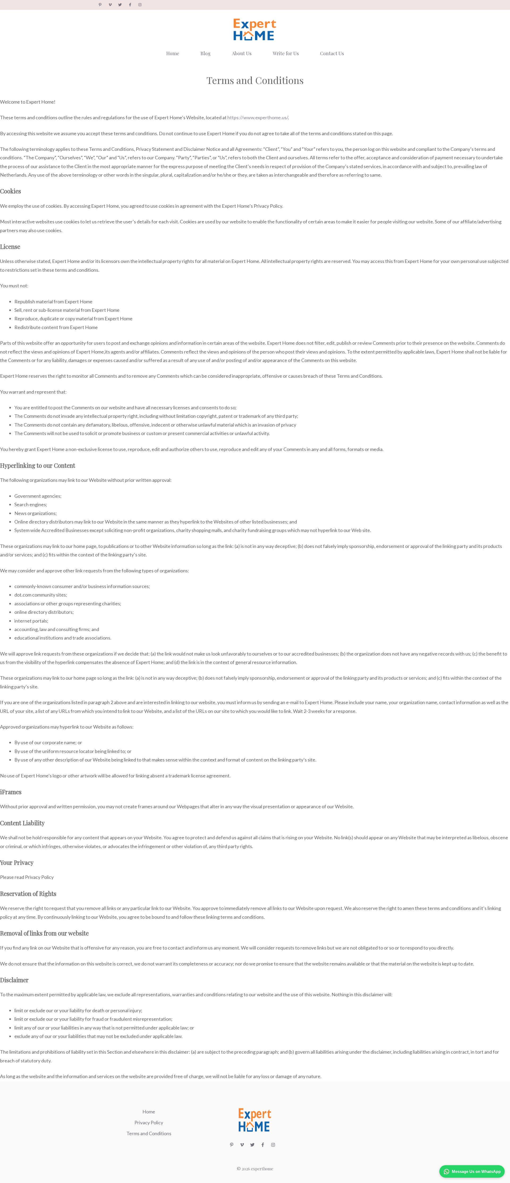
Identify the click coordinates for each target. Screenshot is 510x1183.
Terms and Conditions (148, 1133)
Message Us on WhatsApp (476, 1171)
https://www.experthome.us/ (257, 117)
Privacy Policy (148, 1122)
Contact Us (332, 53)
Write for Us (286, 53)
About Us (242, 53)
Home (172, 53)
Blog (206, 53)
